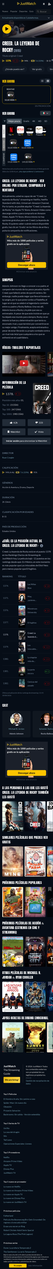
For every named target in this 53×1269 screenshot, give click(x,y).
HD (39, 121)
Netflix (6, 1157)
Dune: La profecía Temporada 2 (17, 1248)
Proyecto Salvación (12, 1110)
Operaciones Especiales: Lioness (18, 1143)
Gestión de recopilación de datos (37, 1082)
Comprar (4, 158)
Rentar (10, 89)
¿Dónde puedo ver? (14, 69)
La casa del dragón (12, 1132)
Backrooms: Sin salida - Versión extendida (22, 1114)
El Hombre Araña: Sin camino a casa (19, 1099)
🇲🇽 (43, 113)
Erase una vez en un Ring (14, 1226)
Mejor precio (14, 121)
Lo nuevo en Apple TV (13, 1194)
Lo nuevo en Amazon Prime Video (18, 1190)
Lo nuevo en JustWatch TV (15, 1202)
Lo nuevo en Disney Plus (14, 1198)
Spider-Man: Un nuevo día (15, 1103)
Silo (5, 1136)
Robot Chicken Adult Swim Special (19, 1230)
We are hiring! (12, 1079)
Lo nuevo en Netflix (12, 1186)
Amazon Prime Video (13, 1161)
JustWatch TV (10, 1173)
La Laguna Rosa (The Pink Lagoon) (18, 1234)
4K (33, 121)
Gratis (26, 121)
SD (45, 121)
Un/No (6, 1128)
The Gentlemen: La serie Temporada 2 (20, 1251)
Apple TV (8, 1165)
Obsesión (8, 1106)
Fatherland (8, 1215)
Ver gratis (37, 69)
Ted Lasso (8, 1140)
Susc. (4, 131)
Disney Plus (9, 1169)
